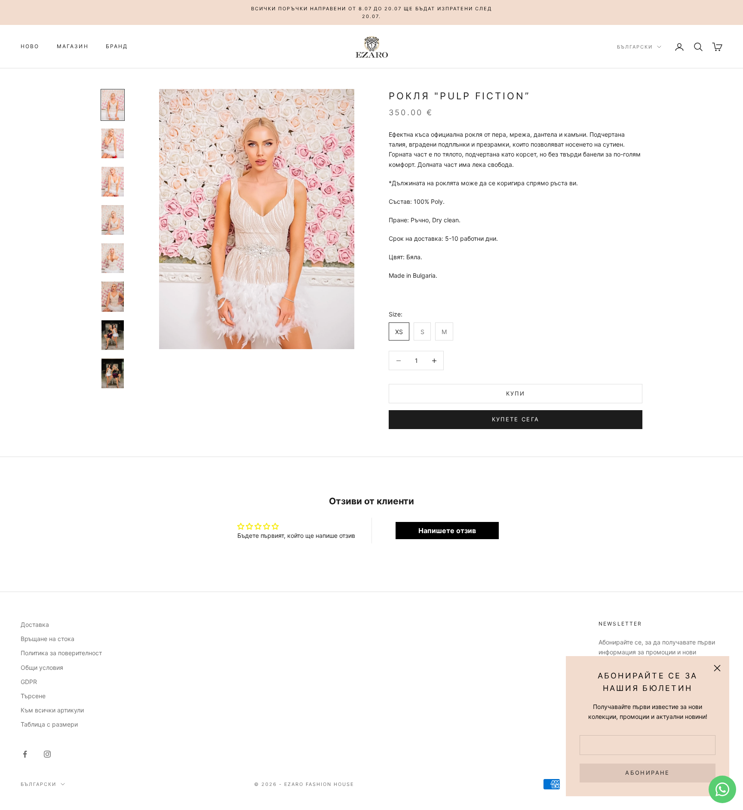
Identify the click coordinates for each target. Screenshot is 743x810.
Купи (515, 393)
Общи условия (42, 667)
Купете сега (516, 419)
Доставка (35, 624)
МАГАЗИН (73, 46)
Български (635, 47)
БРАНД (117, 46)
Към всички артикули (52, 710)
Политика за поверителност (61, 653)
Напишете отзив (447, 530)
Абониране (647, 772)
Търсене (33, 696)
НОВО (30, 46)
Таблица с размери (49, 724)
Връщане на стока (47, 638)
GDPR (29, 681)
